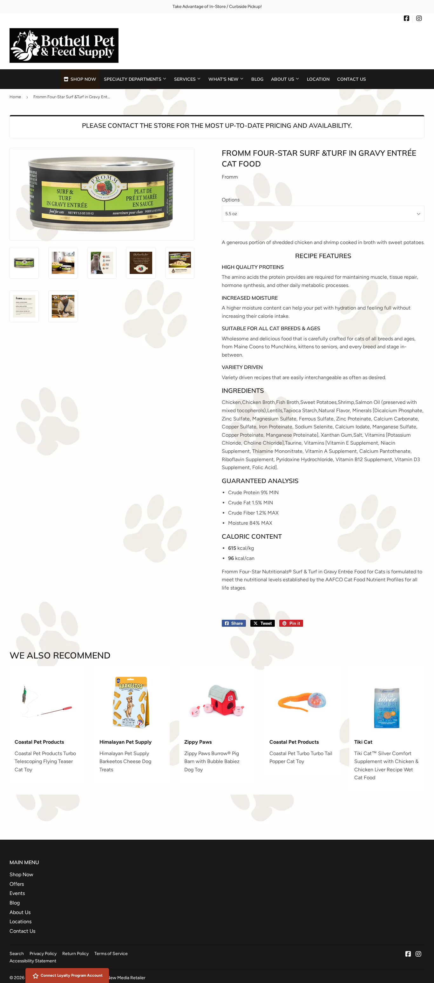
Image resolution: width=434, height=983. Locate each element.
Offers (17, 884)
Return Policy (75, 953)
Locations (20, 921)
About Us (283, 79)
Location (318, 79)
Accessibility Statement (33, 960)
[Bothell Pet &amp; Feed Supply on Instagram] (419, 19)
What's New (224, 79)
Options (231, 200)
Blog (257, 79)
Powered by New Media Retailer (114, 977)
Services (185, 79)
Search (17, 953)
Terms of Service (111, 953)
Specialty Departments (133, 79)
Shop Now (82, 79)
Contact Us (351, 79)
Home (15, 96)
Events (17, 893)
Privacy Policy (43, 953)
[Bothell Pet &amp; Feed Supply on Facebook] (407, 19)
